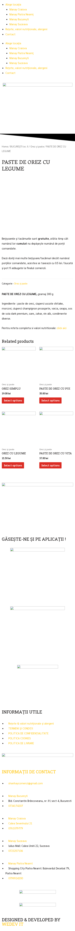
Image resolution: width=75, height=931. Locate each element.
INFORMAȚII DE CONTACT (29, 771)
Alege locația (13, 4)
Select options (13, 400)
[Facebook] (6, 527)
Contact (10, 34)
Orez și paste (37, 146)
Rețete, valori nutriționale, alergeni (26, 29)
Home (5, 146)
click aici (61, 328)
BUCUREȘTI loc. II (19, 146)
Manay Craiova (18, 9)
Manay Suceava (18, 24)
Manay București (19, 19)
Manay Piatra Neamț (21, 14)
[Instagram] (16, 527)
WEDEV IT (12, 924)
